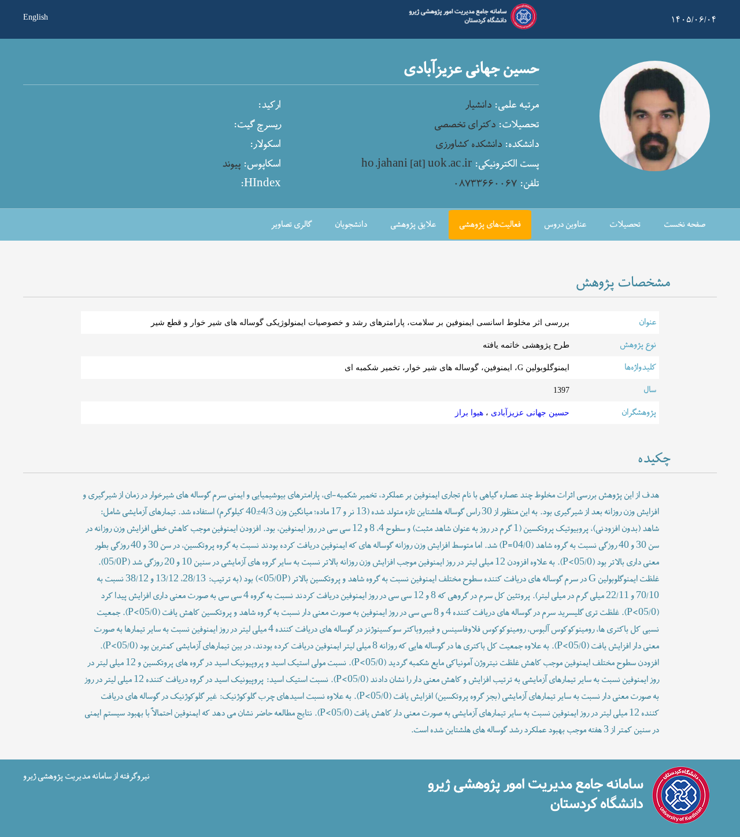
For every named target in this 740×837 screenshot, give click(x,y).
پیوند (231, 164)
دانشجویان (351, 224)
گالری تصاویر (291, 224)
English (35, 16)
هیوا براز (469, 412)
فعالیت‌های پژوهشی (490, 224)
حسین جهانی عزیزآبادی (529, 412)
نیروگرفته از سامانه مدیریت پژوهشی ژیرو (86, 776)
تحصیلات (625, 224)
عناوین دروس (565, 224)
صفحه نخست (684, 224)
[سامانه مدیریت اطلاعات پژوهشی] (470, 27)
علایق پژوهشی (413, 224)
